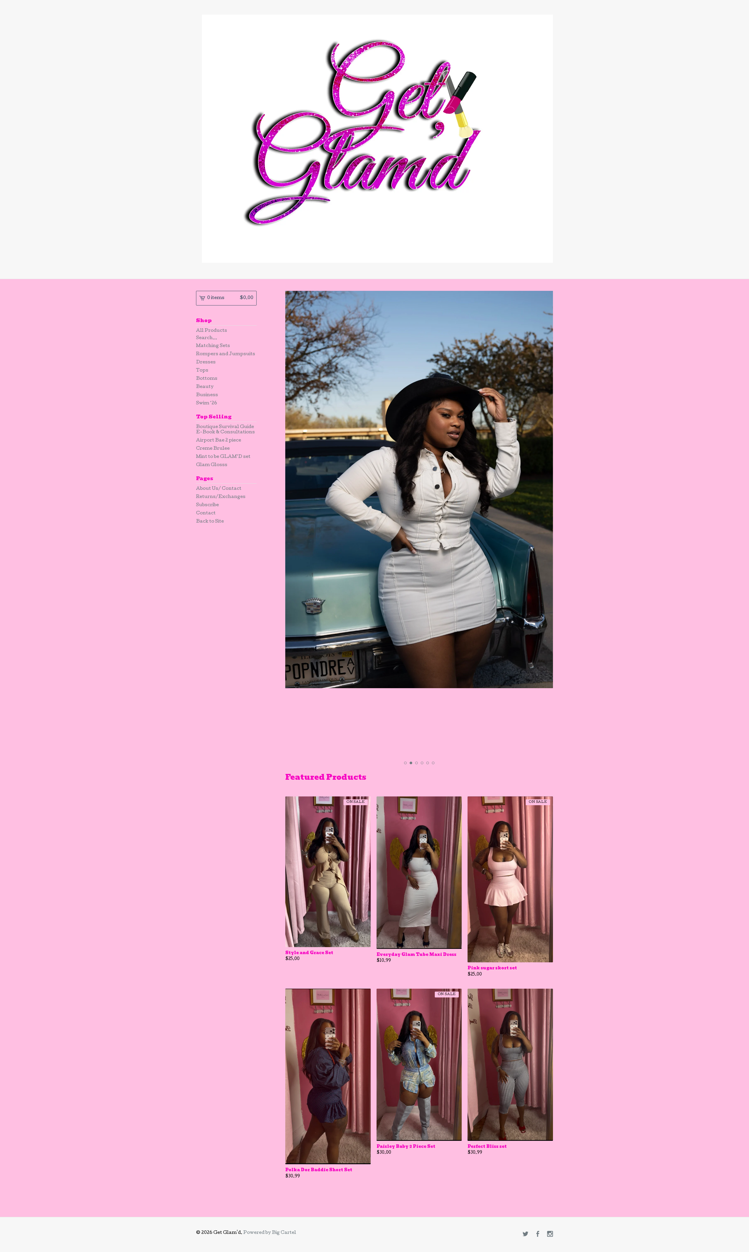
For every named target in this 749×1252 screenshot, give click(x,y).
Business (207, 395)
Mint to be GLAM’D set (223, 457)
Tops (202, 370)
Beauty (205, 387)
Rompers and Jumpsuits (225, 354)
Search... (206, 338)
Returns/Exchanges (220, 497)
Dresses (206, 362)
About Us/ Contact (218, 489)
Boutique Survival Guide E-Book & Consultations (225, 430)
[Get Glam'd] (377, 139)
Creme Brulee (213, 448)
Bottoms (206, 379)
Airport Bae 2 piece (218, 440)
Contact (206, 513)
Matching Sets (213, 346)
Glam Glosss (211, 465)
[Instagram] (550, 1235)
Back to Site (210, 521)
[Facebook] (538, 1235)
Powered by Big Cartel (269, 1233)
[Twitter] (525, 1235)
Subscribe (207, 505)
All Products (211, 331)
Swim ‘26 (206, 403)
